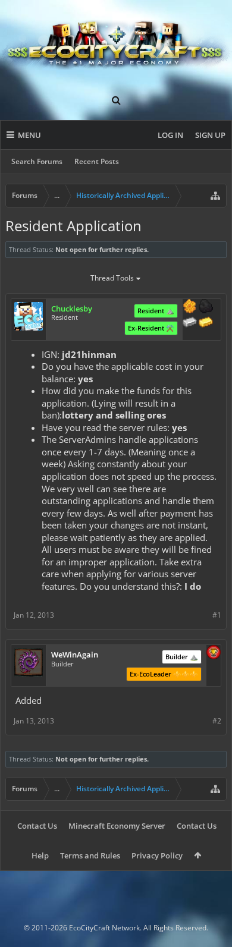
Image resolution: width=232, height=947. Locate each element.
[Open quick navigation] (215, 195)
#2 (216, 720)
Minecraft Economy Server (116, 825)
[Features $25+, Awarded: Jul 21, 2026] (190, 307)
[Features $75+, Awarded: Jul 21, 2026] (190, 323)
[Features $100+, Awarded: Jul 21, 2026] (206, 323)
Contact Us (37, 825)
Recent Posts (96, 161)
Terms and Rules (90, 855)
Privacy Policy (157, 855)
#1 (216, 615)
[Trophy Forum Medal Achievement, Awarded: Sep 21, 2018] (213, 653)
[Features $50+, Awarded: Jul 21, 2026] (206, 307)
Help (40, 855)
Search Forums (36, 161)
